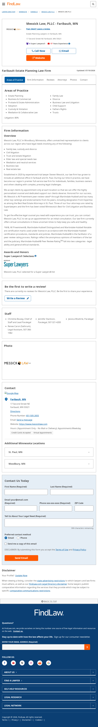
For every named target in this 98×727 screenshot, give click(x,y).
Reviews (50, 79)
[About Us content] (93, 672)
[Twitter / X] (22, 662)
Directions (15, 411)
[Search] (93, 4)
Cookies (38, 720)
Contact (84, 79)
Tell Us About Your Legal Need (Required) (25, 516)
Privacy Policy (79, 549)
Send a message (24, 419)
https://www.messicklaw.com (33, 424)
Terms (5, 720)
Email (11, 537)
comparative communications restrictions (30, 590)
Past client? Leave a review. (38, 29)
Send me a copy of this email (22, 543)
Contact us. (18, 631)
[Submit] (87, 647)
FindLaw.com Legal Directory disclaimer (48, 584)
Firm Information (35, 79)
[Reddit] (39, 662)
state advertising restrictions (51, 580)
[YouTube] (13, 662)
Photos (73, 79)
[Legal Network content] (93, 705)
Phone (23, 537)
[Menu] (3, 4)
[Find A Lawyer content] (93, 680)
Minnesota (23, 12)
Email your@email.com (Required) (16, 501)
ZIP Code (79, 503)
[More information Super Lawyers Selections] (35, 255)
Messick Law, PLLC (48, 12)
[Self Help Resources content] (93, 689)
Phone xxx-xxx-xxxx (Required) (55, 503)
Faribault (34, 12)
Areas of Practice (15, 79)
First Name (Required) (16, 486)
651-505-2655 (32, 415)
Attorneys (62, 79)
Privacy (15, 720)
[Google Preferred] (48, 662)
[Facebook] (4, 662)
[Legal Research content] (93, 697)
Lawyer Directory (8, 12)
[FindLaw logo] (14, 4)
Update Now (21, 575)
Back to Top (50, 601)
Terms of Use (62, 549)
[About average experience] (69, 43)
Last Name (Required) (61, 486)
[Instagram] (30, 662)
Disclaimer (27, 720)
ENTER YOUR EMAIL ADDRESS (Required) (20, 642)
